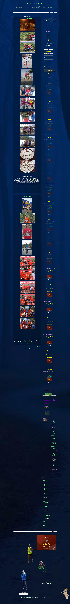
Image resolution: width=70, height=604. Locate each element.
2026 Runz (53, 428)
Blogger (48, 597)
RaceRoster (53, 434)
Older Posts (39, 346)
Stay (51, 345)
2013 (45, 496)
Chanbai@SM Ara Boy (35, 3)
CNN (53, 461)
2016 (45, 492)
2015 (45, 493)
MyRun (54, 421)
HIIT (53, 444)
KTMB (54, 470)
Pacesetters (53, 455)
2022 (45, 484)
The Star (54, 465)
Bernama (54, 460)
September (46, 506)
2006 (45, 524)
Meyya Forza (54, 454)
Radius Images (42, 597)
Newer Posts (15, 346)
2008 (45, 521)
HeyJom (54, 431)
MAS (54, 472)
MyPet (54, 423)
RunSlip (50, 149)
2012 (45, 497)
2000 (45, 526)
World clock (53, 448)
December (46, 502)
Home (55, 12)
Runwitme (53, 453)
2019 (45, 488)
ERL (53, 475)
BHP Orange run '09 (27, 196)
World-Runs (53, 438)
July (45, 509)
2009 (45, 501)
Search (51, 12)
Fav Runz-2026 (48, 390)
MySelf (54, 420)
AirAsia (54, 471)
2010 (45, 500)
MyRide (54, 422)
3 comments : (34, 343)
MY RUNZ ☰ (49, 70)
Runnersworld (54, 442)
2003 (45, 525)
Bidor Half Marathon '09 (27, 18)
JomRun (54, 432)
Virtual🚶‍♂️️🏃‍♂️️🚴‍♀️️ (48, 393)
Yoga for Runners (53, 443)
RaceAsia (53, 433)
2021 (45, 485)
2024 (45, 481)
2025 (45, 480)
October (46, 505)
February (46, 518)
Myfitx (54, 437)
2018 (45, 489)
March (46, 517)
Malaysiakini (54, 464)
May (45, 511)
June (45, 510)
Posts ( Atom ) (29, 348)
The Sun (54, 466)
